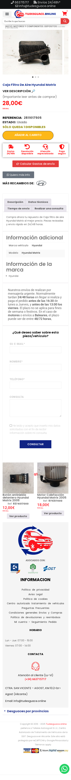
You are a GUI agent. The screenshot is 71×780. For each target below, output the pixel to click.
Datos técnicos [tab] (38, 202)
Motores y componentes (28, 26)
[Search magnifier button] (65, 21)
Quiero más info (19, 175)
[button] (7, 14)
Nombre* (16, 361)
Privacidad (61, 740)
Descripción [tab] (15, 202)
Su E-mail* (17, 343)
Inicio (8, 26)
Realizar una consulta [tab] (49, 208)
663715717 (22, 2)
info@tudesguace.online (37, 6)
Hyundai (37, 245)
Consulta (17, 396)
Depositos (50, 26)
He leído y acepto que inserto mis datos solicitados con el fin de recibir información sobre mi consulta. (35, 429)
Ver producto (18, 516)
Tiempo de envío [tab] (18, 208)
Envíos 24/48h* (48, 2)
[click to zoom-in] (32, 52)
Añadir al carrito (28, 135)
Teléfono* (17, 379)
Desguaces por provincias (28, 711)
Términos (40, 744)
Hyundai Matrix (31, 253)
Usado (22, 122)
